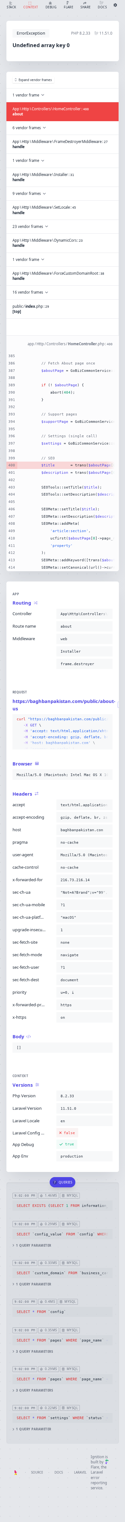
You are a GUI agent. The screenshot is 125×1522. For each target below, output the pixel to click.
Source (37, 1472)
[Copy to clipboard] (106, 614)
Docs (58, 1472)
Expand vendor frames (35, 80)
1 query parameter (33, 1245)
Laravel (80, 1472)
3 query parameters (34, 1352)
